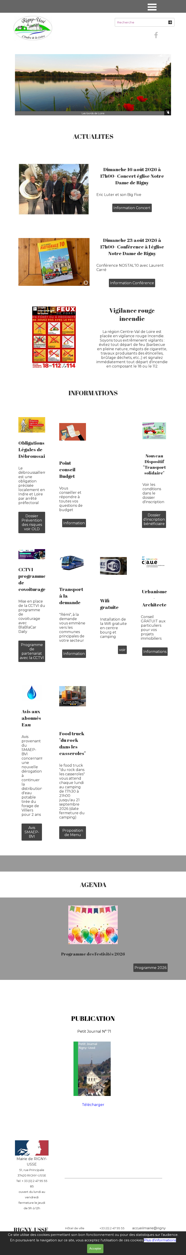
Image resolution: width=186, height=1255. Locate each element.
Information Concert (132, 208)
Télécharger (93, 1105)
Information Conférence (132, 283)
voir (122, 650)
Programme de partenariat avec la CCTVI (32, 651)
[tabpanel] (93, 136)
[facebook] (156, 35)
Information (74, 523)
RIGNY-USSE (31, 1230)
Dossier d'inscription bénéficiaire (154, 519)
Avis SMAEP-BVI (31, 832)
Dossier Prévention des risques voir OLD (32, 522)
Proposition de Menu (72, 832)
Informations (154, 651)
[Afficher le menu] (152, 7)
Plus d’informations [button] (160, 1240)
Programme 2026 (150, 968)
